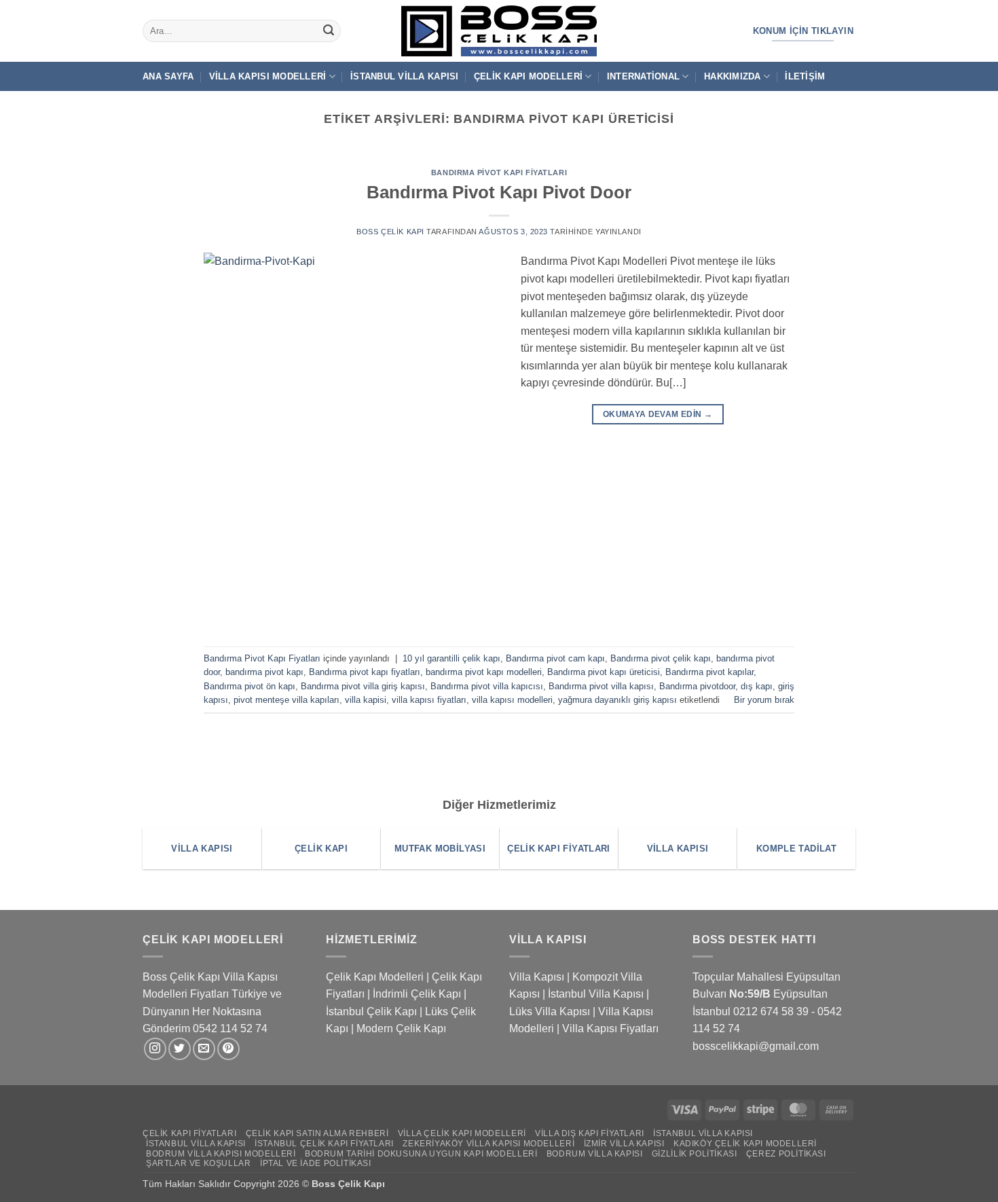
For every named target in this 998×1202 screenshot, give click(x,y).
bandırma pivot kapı (264, 672)
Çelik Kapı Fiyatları (189, 1133)
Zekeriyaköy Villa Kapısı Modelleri (488, 1143)
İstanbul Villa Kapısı (404, 76)
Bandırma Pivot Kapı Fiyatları (499, 172)
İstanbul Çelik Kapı (371, 1011)
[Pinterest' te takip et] (228, 1049)
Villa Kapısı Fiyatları (610, 1028)
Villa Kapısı (536, 977)
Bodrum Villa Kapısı (595, 1154)
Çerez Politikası (786, 1154)
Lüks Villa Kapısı (549, 1011)
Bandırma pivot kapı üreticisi (603, 672)
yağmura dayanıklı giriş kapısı (617, 700)
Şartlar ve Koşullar (198, 1163)
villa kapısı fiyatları (429, 700)
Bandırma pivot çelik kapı (660, 658)
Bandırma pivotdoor (697, 686)
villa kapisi (365, 700)
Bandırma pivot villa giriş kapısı (363, 686)
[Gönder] (328, 31)
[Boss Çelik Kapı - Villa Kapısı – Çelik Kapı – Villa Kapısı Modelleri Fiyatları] (499, 30)
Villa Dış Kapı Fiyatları (589, 1133)
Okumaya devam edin (657, 414)
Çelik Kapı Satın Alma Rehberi (317, 1133)
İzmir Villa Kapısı (624, 1143)
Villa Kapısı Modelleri (268, 76)
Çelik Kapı (363, 1183)
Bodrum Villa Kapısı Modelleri (221, 1154)
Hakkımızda (732, 76)
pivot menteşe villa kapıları (286, 700)
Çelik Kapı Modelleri (528, 76)
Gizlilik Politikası (694, 1154)
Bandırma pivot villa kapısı (601, 686)
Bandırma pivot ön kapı (249, 686)
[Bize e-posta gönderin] (204, 1049)
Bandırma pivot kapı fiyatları (364, 672)
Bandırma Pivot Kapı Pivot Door (499, 192)
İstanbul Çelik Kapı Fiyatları (324, 1143)
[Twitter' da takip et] (179, 1049)
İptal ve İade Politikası (315, 1163)
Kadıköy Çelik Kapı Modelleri (745, 1143)
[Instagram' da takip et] (155, 1049)
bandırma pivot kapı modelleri (484, 672)
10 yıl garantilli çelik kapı (451, 658)
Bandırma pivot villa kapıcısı (486, 686)
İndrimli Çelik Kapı (417, 994)
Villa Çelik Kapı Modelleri (462, 1133)
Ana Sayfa (168, 76)
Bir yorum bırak (764, 700)
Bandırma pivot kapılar (709, 672)
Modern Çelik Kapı (401, 1028)
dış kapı (757, 686)
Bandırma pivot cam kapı (555, 658)
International (643, 76)
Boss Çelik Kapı (390, 231)
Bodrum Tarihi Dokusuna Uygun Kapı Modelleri (421, 1154)
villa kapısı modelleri (512, 700)
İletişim (805, 76)
